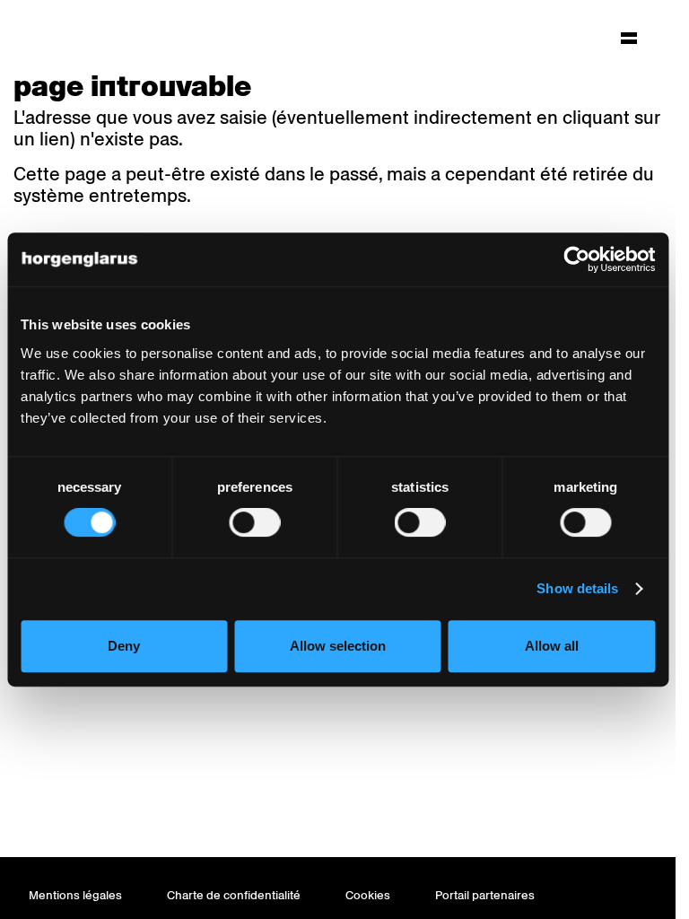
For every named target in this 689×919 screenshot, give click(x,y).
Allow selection (338, 645)
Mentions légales (75, 895)
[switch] (254, 522)
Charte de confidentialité (234, 895)
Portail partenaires (485, 895)
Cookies (367, 895)
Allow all (552, 645)
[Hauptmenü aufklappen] (629, 37)
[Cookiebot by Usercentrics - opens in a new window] (576, 259)
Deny (124, 645)
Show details (577, 588)
